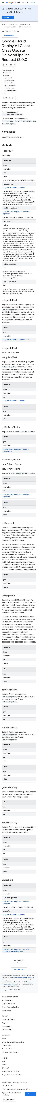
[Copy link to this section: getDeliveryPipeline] (22, 427)
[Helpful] (14, 31)
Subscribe (31, 1094)
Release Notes (6, 1026)
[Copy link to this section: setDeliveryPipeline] (22, 469)
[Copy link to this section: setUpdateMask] (19, 357)
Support (4, 1023)
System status (6, 1029)
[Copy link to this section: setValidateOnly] (19, 823)
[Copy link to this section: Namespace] (17, 132)
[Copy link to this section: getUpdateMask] (19, 300)
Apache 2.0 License (8, 982)
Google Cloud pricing (8, 1003)
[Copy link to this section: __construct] (15, 151)
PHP (29, 8)
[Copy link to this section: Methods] (15, 145)
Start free (7, 17)
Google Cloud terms (9, 1086)
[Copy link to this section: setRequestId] (17, 595)
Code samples (6, 1045)
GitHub (4, 1039)
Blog (3, 1061)
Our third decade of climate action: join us (16, 1089)
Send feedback (9, 36)
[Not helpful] (17, 31)
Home (3, 24)
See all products (7, 1000)
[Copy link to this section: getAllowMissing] (20, 690)
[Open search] (23, 2)
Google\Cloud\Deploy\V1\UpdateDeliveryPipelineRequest (16, 950)
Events (4, 1065)
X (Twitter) (5, 1068)
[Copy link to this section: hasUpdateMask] (19, 348)
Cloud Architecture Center (10, 1049)
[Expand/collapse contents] (13, 70)
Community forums (8, 1019)
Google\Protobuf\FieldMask (14, 188)
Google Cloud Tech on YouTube (12, 1075)
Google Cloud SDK (15, 8)
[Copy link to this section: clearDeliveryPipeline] (24, 464)
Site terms (23, 1082)
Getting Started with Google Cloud (13, 1042)
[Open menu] (3, 2)
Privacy (15, 1082)
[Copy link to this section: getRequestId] (17, 523)
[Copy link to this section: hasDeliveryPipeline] (22, 460)
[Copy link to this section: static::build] (15, 880)
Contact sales (6, 1010)
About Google (6, 1082)
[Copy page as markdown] (11, 64)
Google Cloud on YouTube (10, 1071)
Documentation (13, 24)
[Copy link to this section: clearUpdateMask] (21, 353)
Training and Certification (10, 1052)
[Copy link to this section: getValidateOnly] (19, 787)
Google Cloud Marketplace (10, 1007)
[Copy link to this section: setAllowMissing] (19, 728)
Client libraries (16, 12)
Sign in (33, 2)
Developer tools (25, 24)
